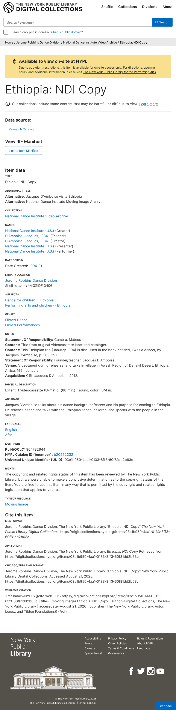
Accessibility (93, 638)
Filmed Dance (16, 320)
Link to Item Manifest (23, 150)
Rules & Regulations (150, 638)
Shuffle (107, 7)
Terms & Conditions (121, 648)
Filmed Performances (22, 325)
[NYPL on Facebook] (131, 671)
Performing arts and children (28, 305)
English (11, 429)
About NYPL (145, 643)
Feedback (166, 706)
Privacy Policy (117, 638)
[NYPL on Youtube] (160, 671)
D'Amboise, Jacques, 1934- (27, 236)
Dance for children (20, 300)
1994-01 (35, 266)
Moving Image (16, 504)
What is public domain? (66, 32)
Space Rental (93, 653)
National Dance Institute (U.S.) (29, 231)
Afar (8, 435)
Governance (116, 653)
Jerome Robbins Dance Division (31, 280)
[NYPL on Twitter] (141, 671)
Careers (90, 648)
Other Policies (117, 643)
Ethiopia (47, 300)
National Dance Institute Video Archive (36, 216)
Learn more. (149, 104)
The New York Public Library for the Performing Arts (119, 72)
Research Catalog (21, 129)
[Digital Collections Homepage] (42, 7)
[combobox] (77, 22)
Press (88, 643)
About (167, 7)
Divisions (149, 7)
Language (143, 648)
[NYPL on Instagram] (151, 671)
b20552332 (63, 454)
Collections (127, 7)
